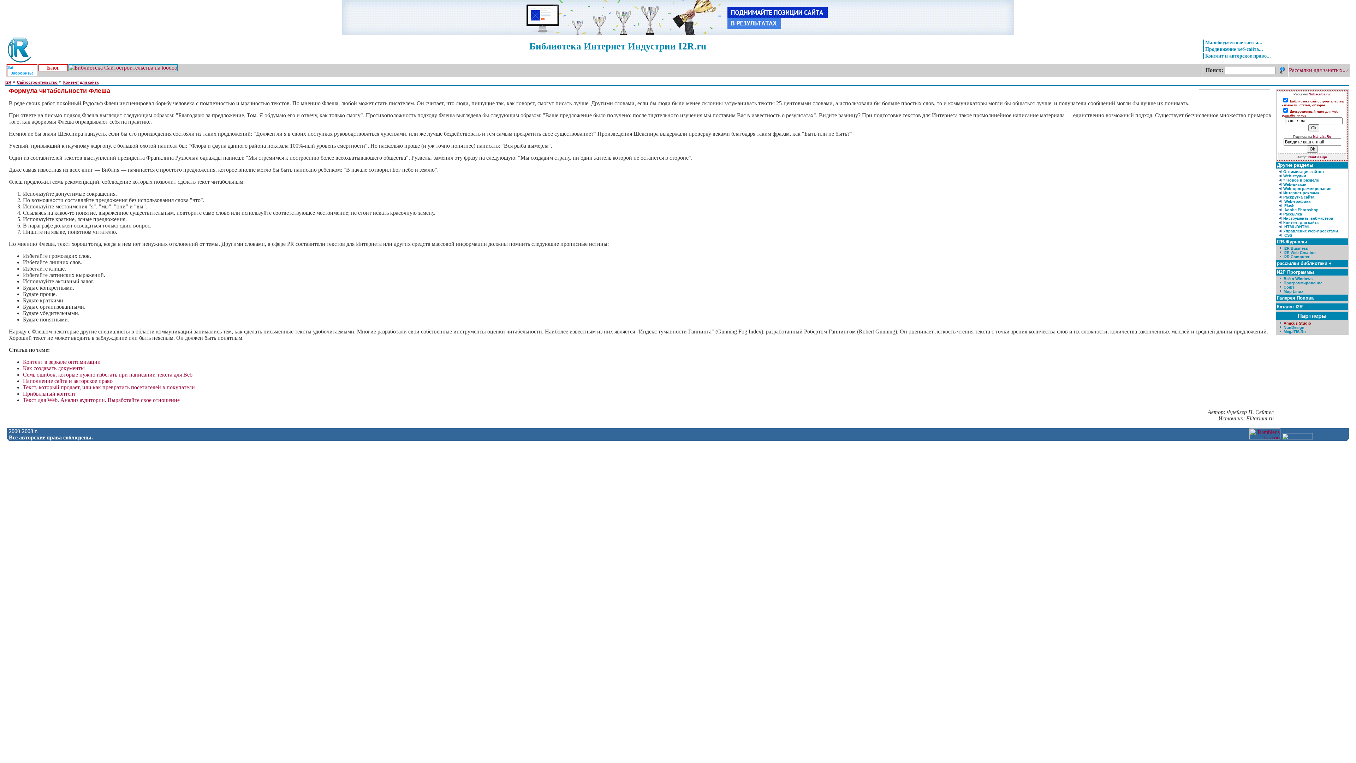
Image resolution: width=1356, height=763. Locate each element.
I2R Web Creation (1300, 252)
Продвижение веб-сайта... (1234, 49)
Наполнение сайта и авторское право (68, 381)
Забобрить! (22, 73)
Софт (1289, 287)
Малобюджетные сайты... (1233, 42)
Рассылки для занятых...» (1319, 70)
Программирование (1303, 283)
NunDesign (1317, 157)
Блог (53, 68)
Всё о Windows (1298, 279)
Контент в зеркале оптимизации (62, 362)
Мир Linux (1293, 291)
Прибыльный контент (49, 394)
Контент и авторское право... (1238, 56)
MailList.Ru (1322, 136)
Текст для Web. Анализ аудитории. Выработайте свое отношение (101, 400)
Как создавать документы (54, 368)
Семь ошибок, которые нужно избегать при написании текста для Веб (107, 375)
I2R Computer (1296, 257)
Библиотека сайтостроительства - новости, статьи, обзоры (1313, 103)
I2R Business (1296, 248)
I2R (8, 82)
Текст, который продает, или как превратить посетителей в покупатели (109, 387)
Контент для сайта (81, 82)
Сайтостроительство (37, 82)
